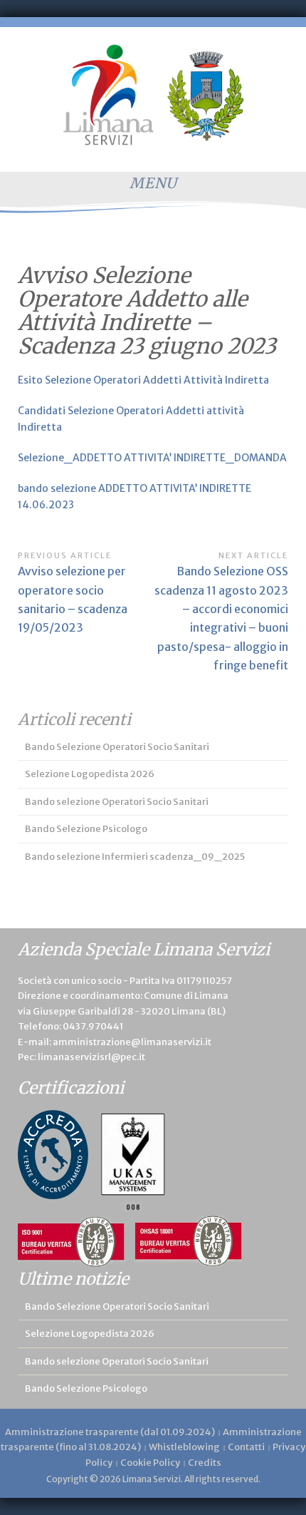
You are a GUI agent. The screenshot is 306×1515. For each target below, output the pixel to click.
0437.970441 (93, 1026)
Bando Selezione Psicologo (86, 829)
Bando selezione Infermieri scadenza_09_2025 (135, 857)
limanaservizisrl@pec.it (91, 1057)
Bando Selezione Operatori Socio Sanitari (117, 747)
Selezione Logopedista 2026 (89, 774)
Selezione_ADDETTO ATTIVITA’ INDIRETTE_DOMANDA (152, 457)
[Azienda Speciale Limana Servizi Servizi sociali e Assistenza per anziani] (153, 94)
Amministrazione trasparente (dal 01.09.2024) (110, 1432)
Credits (204, 1463)
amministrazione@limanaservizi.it (132, 1042)
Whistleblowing (184, 1447)
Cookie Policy (150, 1463)
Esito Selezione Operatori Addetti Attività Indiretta (143, 380)
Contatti (246, 1447)
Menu (153, 183)
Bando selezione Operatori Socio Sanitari (117, 802)
